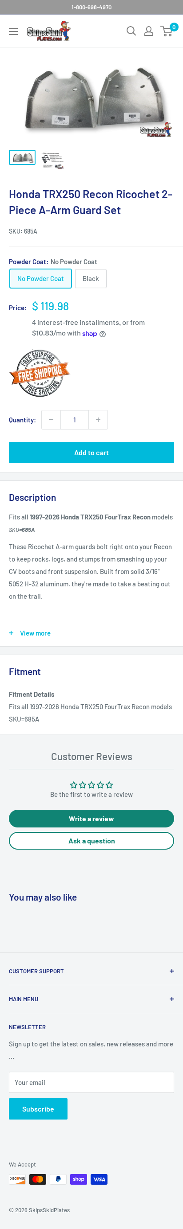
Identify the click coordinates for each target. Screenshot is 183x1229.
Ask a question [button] (91, 840)
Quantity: (22, 420)
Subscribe (38, 1108)
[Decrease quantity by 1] (51, 419)
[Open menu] (13, 31)
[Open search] (131, 31)
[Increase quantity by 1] (98, 419)
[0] (166, 31)
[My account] (148, 31)
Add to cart (91, 452)
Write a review (91, 818)
